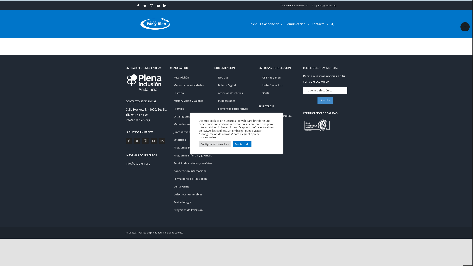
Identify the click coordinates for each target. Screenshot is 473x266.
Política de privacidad (150, 232)
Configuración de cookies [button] (215, 144)
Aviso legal (131, 232)
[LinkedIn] (162, 141)
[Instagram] (145, 141)
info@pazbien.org (327, 5)
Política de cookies (173, 232)
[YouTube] (154, 141)
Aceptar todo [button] (242, 144)
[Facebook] (129, 141)
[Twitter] (137, 141)
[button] (332, 24)
